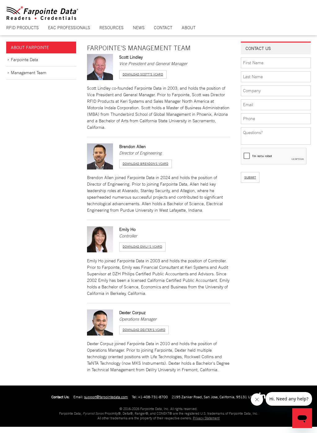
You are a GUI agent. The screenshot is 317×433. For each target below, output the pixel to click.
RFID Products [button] (22, 27)
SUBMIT (250, 177)
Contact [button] (163, 27)
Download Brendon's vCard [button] (145, 163)
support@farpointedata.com (106, 397)
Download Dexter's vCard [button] (144, 330)
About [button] (189, 27)
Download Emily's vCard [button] (142, 246)
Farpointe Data (24, 59)
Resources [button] (111, 27)
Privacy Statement (206, 418)
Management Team (28, 72)
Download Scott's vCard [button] (143, 74)
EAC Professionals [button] (69, 27)
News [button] (139, 27)
